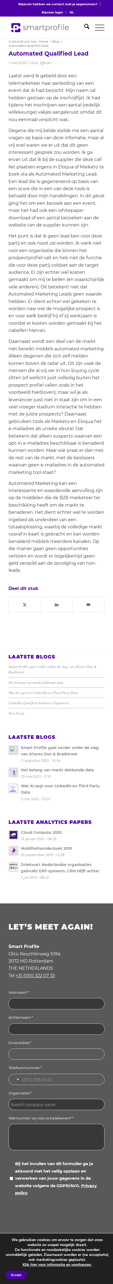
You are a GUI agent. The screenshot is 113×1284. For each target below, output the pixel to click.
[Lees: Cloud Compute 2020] (13, 835)
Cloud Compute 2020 (41, 832)
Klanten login (52, 12)
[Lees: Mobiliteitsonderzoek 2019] (13, 851)
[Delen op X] (25, 604)
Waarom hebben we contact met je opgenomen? (57, 4)
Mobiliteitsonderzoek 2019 (46, 848)
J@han (45, 63)
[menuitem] (57, 4)
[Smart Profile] (42, 28)
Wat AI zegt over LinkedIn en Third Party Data (43, 692)
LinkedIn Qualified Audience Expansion (39, 702)
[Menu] (96, 28)
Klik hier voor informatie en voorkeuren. (57, 1264)
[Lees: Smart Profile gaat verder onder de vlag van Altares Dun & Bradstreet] (13, 750)
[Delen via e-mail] (88, 604)
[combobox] (14, 1079)
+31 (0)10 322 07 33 (35, 975)
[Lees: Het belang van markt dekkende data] (13, 772)
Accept (16, 1275)
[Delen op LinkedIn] (56, 604)
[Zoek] (84, 28)
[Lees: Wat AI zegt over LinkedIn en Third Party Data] (13, 788)
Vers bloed (16, 713)
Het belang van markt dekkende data (36, 682)
